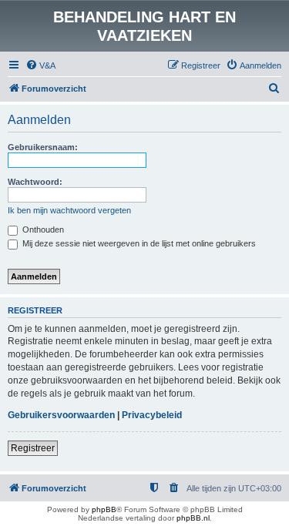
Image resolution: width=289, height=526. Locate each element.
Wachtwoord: (35, 181)
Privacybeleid (152, 415)
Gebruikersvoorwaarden (61, 415)
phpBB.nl (193, 518)
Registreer (33, 448)
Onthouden (42, 229)
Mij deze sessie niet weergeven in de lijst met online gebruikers (138, 243)
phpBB (104, 509)
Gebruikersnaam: (43, 147)
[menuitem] (40, 65)
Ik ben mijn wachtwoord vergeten (69, 210)
